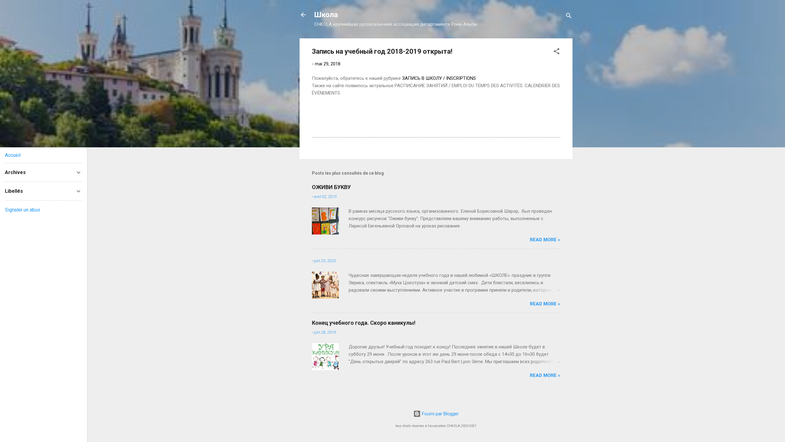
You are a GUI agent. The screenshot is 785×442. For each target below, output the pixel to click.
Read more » (545, 239)
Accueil (13, 155)
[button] (556, 52)
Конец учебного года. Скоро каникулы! (363, 323)
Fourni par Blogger (440, 414)
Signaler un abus (22, 210)
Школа (326, 14)
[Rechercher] (568, 16)
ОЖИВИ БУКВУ (331, 187)
